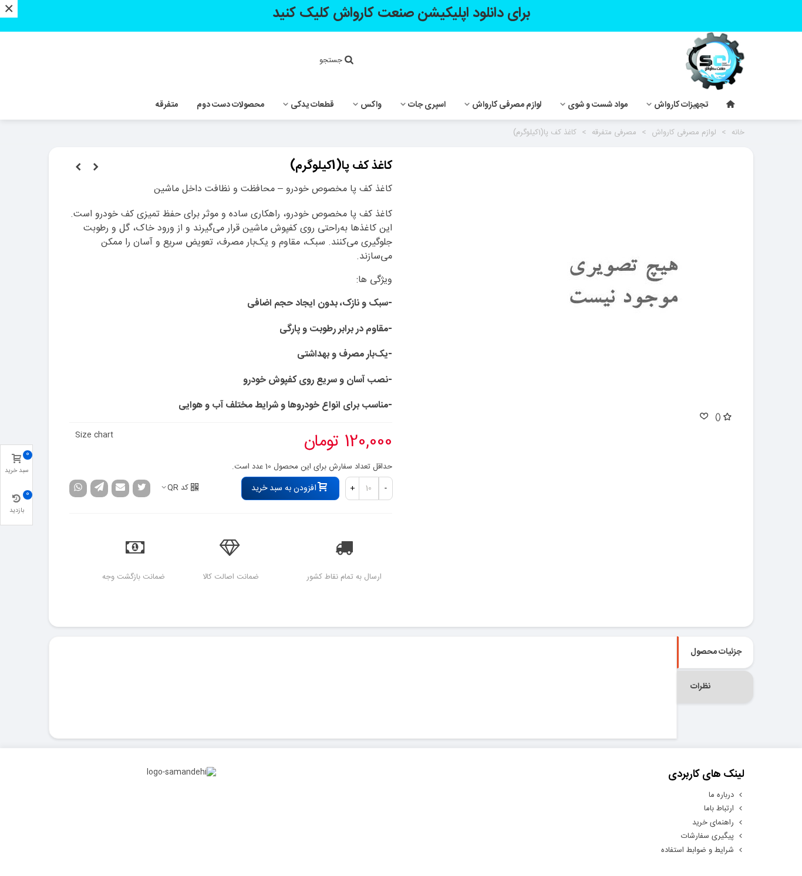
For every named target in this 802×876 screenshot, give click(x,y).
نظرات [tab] (700, 687)
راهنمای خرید (713, 822)
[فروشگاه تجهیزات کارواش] (679, 61)
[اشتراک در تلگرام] (99, 488)
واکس (371, 105)
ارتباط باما (719, 808)
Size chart (94, 435)
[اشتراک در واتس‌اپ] (78, 488)
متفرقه (167, 105)
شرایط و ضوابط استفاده (697, 850)
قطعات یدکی (312, 105)
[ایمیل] (120, 488)
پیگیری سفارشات (707, 836)
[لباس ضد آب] (96, 167)
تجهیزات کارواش (681, 105)
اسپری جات (427, 105)
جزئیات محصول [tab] (716, 652)
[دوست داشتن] (703, 418)
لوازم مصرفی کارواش (506, 105)
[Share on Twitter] (141, 488)
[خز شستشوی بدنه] (78, 167)
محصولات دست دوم (230, 105)
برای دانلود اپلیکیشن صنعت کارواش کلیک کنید (401, 13)
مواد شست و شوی (598, 105)
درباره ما (721, 795)
